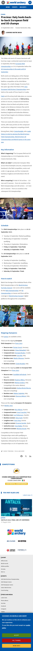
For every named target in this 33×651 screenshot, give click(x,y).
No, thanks (16, 640)
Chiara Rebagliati (20, 350)
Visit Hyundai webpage (11, 541)
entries (6, 337)
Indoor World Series (6, 587)
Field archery (19, 451)
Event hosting (4, 590)
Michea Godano (20, 383)
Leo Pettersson (18, 415)
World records (4, 563)
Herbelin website (22, 550)
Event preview (8, 451)
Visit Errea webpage (22, 541)
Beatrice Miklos (20, 380)
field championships (12, 291)
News (8, 7)
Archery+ (23, 7)
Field (2, 96)
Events (14, 7)
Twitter (3, 611)
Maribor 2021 (8, 406)
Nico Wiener (18, 410)
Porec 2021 (18, 343)
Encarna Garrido (21, 423)
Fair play (3, 569)
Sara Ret (19, 355)
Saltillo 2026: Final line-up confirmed (15, 520)
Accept (16, 635)
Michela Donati (21, 429)
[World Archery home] (16, 532)
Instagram (3, 609)
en (3, 2)
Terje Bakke (18, 426)
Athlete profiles (5, 566)
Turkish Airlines (11, 550)
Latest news (27, 495)
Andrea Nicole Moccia (24, 388)
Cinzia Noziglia (18, 131)
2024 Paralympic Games (7, 585)
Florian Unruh (17, 347)
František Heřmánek (19, 374)
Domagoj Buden (20, 353)
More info (16, 646)
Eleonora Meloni (21, 396)
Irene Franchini (21, 412)
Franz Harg (17, 420)
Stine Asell (19, 418)
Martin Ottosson (19, 358)
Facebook (3, 606)
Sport (4, 557)
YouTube (3, 603)
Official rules (4, 560)
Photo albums (4, 600)
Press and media (7, 594)
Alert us (3, 572)
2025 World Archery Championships (10, 579)
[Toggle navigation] (30, 2)
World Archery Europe (16, 296)
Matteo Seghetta (19, 393)
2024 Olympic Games (6, 582)
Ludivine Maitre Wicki (14, 32)
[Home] (16, 2)
